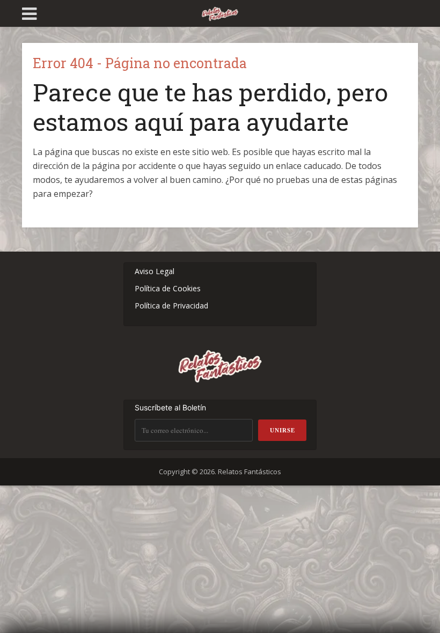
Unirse (282, 430)
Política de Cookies (168, 288)
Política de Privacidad (171, 305)
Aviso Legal (154, 271)
